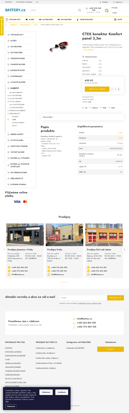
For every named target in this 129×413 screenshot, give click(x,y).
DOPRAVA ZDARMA (18, 184)
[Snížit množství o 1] (112, 89)
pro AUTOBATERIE (16, 95)
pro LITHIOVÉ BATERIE (17, 105)
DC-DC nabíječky (15, 102)
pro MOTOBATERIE (16, 98)
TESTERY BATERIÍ (17, 152)
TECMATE (15, 117)
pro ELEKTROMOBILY (16, 108)
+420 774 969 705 (20, 271)
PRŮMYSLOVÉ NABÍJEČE (17, 111)
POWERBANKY (16, 76)
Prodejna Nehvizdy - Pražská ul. (46, 368)
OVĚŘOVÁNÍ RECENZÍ (12, 375)
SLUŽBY (13, 41)
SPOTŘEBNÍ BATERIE (18, 172)
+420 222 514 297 (99, 267)
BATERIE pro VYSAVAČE (19, 158)
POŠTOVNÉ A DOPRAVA (24, 2)
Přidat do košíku (97, 89)
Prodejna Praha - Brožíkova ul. (45, 353)
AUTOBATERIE (16, 46)
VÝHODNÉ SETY (16, 35)
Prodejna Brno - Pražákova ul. (45, 348)
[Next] (124, 249)
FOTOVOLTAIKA (16, 140)
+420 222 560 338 (94, 9)
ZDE (7, 401)
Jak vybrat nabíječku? (16, 92)
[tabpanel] (25, 250)
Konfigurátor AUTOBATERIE (75, 348)
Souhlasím (62, 392)
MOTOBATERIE (16, 52)
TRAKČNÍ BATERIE (17, 58)
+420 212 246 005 (59, 267)
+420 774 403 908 (99, 271)
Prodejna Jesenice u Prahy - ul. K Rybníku (49, 363)
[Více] (118, 19)
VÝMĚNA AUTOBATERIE (13, 363)
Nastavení (11, 406)
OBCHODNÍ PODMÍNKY (13, 367)
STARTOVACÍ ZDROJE (19, 146)
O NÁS (7, 359)
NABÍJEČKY (14, 88)
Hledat (79, 10)
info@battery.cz (18, 274)
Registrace (119, 2)
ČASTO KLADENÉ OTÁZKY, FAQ (15, 382)
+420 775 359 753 (59, 271)
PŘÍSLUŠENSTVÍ (15, 114)
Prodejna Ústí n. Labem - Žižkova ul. (47, 358)
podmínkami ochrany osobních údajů (89, 303)
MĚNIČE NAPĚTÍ (16, 134)
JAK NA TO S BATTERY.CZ (13, 378)
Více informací (88, 49)
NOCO (14, 126)
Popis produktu (47, 117)
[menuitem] (15, 19)
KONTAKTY (8, 2)
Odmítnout (46, 392)
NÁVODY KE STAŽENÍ (12, 386)
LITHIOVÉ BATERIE (17, 82)
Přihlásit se (115, 298)
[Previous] (4, 249)
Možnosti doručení (91, 57)
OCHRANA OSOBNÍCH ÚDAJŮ (15, 371)
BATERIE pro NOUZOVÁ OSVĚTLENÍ (19, 165)
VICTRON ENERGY (18, 123)
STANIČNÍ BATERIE (17, 64)
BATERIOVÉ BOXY (17, 70)
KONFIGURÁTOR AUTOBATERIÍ (15, 356)
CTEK (14, 120)
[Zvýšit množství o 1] (119, 89)
